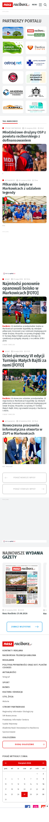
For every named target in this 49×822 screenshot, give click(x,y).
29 (37, 794)
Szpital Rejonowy (9, 724)
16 (43, 784)
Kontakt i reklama (12, 650)
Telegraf (6, 677)
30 (43, 794)
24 (6, 794)
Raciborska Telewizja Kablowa (19, 655)
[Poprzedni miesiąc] (43, 763)
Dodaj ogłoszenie (24, 744)
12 (18, 784)
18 (12, 789)
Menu (34, 5)
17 (5, 789)
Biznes (6, 687)
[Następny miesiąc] (6, 763)
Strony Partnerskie (13, 128)
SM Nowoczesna (9, 715)
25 (12, 794)
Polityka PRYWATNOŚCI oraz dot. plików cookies (24, 666)
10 (6, 784)
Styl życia (7, 696)
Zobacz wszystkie (21, 627)
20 (24, 789)
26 (18, 794)
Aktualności (10, 180)
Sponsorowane (8, 732)
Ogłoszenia (9, 737)
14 (31, 784)
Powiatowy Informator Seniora (15, 720)
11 (12, 784)
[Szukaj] (45, 4)
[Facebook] (27, 807)
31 (6, 800)
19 (18, 789)
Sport (7, 279)
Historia (5, 701)
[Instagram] (35, 807)
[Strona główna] (16, 4)
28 (31, 794)
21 (31, 789)
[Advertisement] (25, 253)
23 (43, 789)
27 (24, 794)
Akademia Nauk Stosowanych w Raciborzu (20, 728)
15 (37, 784)
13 (24, 784)
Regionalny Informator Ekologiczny (17, 711)
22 (37, 789)
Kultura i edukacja (12, 692)
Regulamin (8, 660)
